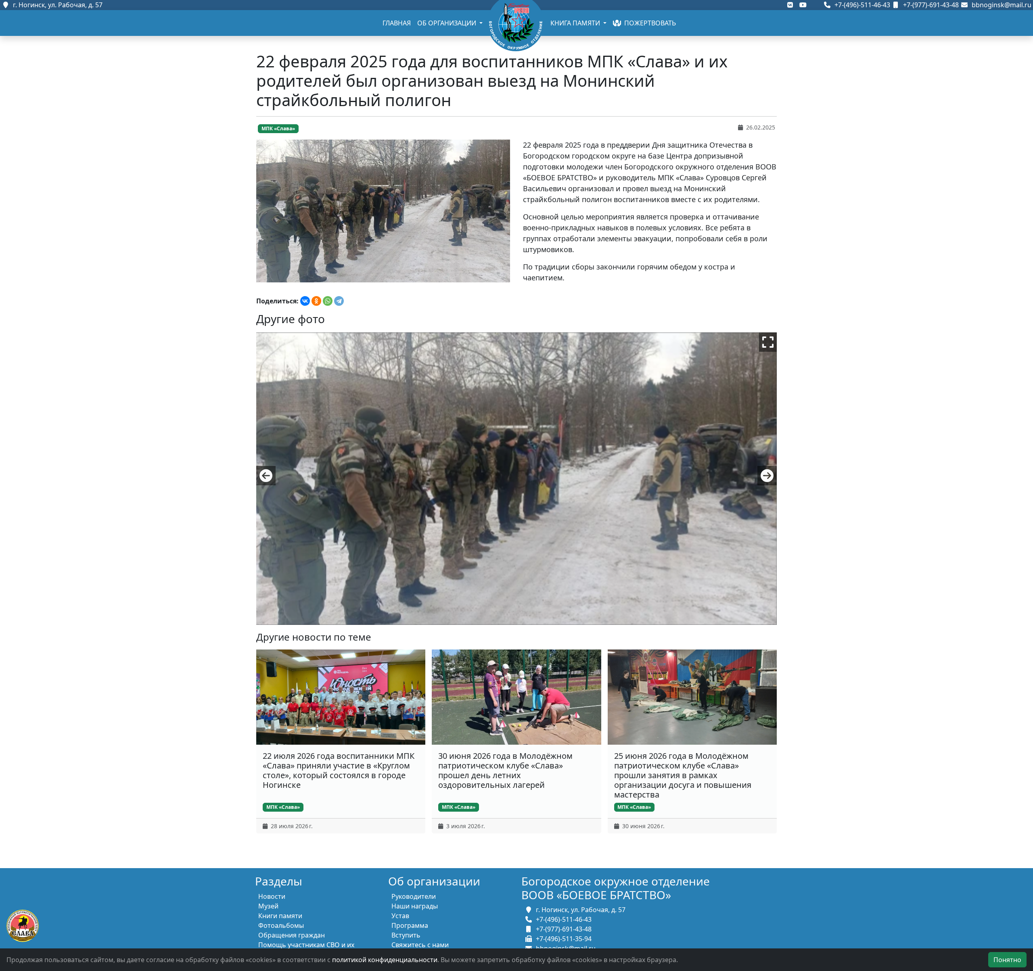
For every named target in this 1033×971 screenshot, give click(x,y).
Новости (271, 896)
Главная (397, 23)
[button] (266, 475)
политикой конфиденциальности (384, 959)
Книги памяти (280, 915)
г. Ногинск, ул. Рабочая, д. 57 (56, 4)
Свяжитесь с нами (420, 944)
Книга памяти (576, 23)
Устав (400, 915)
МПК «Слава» (278, 128)
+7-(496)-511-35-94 (562, 938)
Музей (268, 906)
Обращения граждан (291, 935)
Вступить (405, 935)
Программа (409, 925)
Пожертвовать (648, 23)
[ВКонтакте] (305, 301)
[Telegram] (339, 301)
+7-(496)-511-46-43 (861, 4)
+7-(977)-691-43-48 (930, 4)
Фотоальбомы (281, 925)
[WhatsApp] (327, 301)
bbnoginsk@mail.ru (999, 4)
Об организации (447, 23)
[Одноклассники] (316, 301)
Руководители (413, 896)
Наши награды (414, 906)
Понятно (1007, 959)
